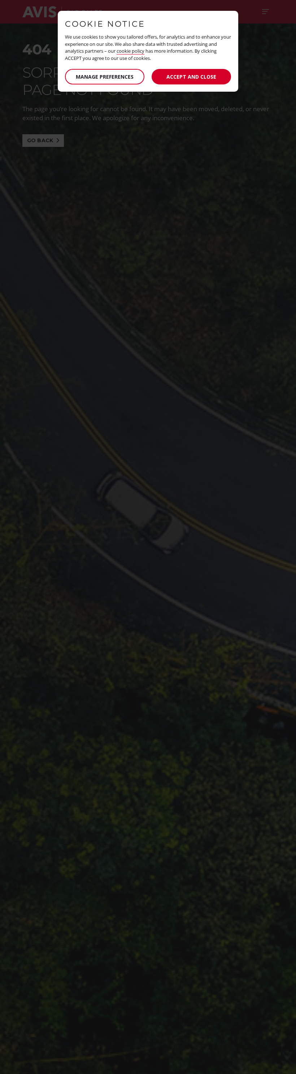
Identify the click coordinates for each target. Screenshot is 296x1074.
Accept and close (191, 76)
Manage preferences (105, 76)
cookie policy (130, 51)
